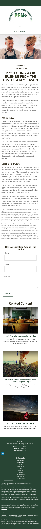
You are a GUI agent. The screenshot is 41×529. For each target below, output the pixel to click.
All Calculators (20, 478)
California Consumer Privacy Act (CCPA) (16, 505)
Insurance (20, 466)
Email (6, 265)
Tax (20, 468)
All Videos (20, 476)
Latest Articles (20, 474)
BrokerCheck (4, 484)
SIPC (20, 516)
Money (20, 470)
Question (6, 276)
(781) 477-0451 (21, 31)
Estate (20, 464)
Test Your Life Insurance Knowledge (20, 336)
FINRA (17, 516)
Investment (20, 462)
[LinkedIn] (20, 27)
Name (6, 253)
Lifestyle (20, 472)
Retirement (20, 460)
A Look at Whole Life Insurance (20, 423)
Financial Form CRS (8, 480)
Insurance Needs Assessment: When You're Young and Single (20, 381)
